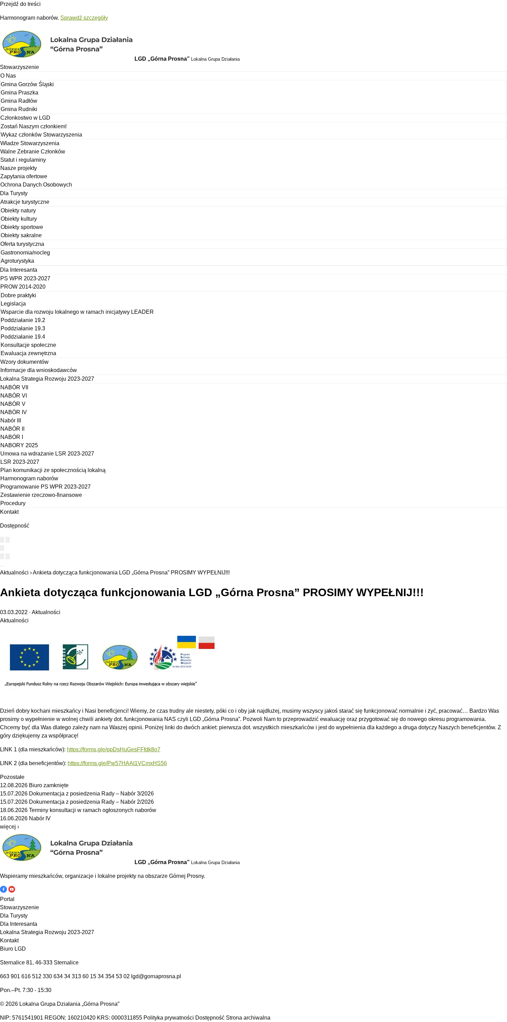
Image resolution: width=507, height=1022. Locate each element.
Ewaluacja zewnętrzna (28, 353)
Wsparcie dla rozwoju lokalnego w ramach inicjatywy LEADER (77, 312)
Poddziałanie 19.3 (23, 328)
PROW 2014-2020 (23, 287)
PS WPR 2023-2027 (25, 278)
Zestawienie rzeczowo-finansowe (41, 495)
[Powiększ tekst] (8, 540)
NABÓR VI (13, 396)
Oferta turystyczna (22, 244)
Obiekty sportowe (22, 227)
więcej (9, 827)
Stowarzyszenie (19, 67)
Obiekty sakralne (21, 235)
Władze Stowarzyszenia (29, 143)
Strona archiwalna (248, 1018)
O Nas (8, 76)
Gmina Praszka (19, 93)
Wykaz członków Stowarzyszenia (41, 135)
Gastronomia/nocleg (25, 252)
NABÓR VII (14, 387)
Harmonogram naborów (29, 478)
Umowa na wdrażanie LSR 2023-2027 (47, 454)
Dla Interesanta (18, 270)
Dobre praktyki (18, 295)
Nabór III (10, 420)
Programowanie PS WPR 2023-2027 (45, 487)
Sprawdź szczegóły (84, 18)
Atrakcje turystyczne (24, 202)
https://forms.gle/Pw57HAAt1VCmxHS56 (117, 763)
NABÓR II (12, 429)
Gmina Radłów (19, 101)
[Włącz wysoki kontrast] (2, 540)
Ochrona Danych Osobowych (36, 185)
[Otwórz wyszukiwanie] (2, 548)
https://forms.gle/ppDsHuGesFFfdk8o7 (113, 749)
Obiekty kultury (19, 219)
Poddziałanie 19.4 (23, 337)
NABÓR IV (13, 412)
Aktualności (14, 572)
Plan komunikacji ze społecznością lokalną (53, 470)
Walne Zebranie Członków (32, 151)
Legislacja (13, 304)
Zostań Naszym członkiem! (34, 126)
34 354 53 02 (114, 976)
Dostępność (210, 1018)
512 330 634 (47, 976)
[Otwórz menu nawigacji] (2, 566)
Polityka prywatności (168, 1018)
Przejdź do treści (20, 4)
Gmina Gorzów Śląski (27, 84)
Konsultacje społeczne (28, 345)
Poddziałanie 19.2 (23, 320)
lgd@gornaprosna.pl (156, 976)
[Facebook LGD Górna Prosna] (4, 891)
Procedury (13, 503)
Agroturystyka (17, 261)
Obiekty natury (18, 210)
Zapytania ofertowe (23, 176)
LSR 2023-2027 (19, 462)
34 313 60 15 (80, 976)
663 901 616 (15, 976)
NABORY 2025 (19, 445)
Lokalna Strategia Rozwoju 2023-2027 (47, 379)
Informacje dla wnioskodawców (38, 370)
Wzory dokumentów (24, 362)
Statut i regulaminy (23, 160)
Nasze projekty (18, 168)
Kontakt (9, 512)
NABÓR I (11, 437)
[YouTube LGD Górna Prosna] (11, 891)
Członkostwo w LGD (25, 118)
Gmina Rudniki (19, 109)
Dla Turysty (14, 193)
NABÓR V (13, 404)
